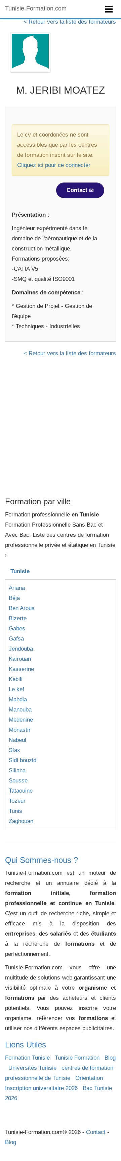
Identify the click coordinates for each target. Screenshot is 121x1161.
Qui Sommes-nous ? (41, 860)
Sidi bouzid (22, 760)
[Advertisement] (60, 429)
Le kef (16, 689)
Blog (110, 1058)
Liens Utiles (25, 1044)
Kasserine (21, 669)
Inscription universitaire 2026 (41, 1088)
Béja (14, 598)
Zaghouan (21, 821)
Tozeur (17, 801)
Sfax (14, 750)
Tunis (15, 811)
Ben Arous (22, 608)
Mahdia (18, 699)
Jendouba (21, 649)
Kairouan (20, 659)
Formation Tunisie (27, 1058)
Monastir (20, 730)
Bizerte (18, 618)
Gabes (17, 628)
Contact (78, 190)
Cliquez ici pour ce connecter (53, 165)
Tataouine (21, 791)
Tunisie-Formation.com (36, 8)
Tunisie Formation (77, 1058)
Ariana (17, 588)
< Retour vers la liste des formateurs (70, 22)
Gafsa (16, 638)
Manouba (20, 709)
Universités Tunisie (32, 1068)
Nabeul (17, 740)
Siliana (17, 770)
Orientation (89, 1078)
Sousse (18, 780)
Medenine (21, 720)
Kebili (16, 679)
